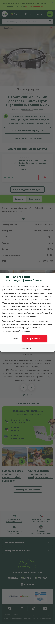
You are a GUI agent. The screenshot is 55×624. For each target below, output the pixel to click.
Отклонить (14, 338)
